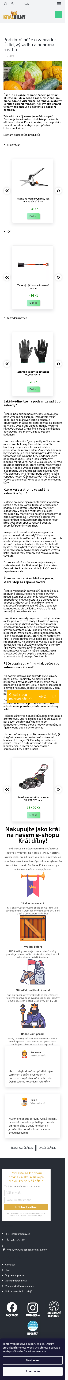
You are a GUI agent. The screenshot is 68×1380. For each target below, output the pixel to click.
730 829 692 (18, 1240)
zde (44, 1351)
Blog (7, 1270)
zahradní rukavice (17, 318)
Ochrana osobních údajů (18, 1291)
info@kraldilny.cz (20, 1234)
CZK (26, 4)
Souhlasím (33, 1371)
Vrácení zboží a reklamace (19, 1286)
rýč (8, 231)
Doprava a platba (14, 1275)
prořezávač (13, 145)
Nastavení (32, 1360)
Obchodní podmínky (16, 1280)
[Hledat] (5, 4)
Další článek (47, 1148)
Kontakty (10, 1264)
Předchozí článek (21, 1148)
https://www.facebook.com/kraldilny (27, 1249)
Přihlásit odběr (26, 1207)
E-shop (33, 216)
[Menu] (59, 3)
